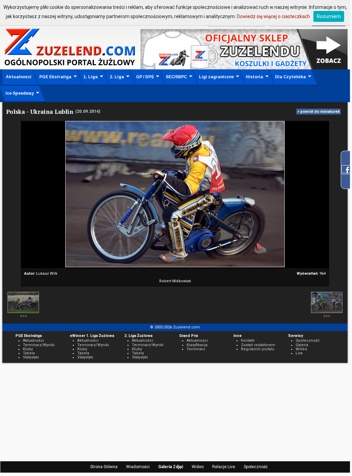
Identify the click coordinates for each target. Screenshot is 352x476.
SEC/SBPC (176, 76)
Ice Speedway (19, 93)
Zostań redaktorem (258, 345)
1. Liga (90, 76)
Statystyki (31, 357)
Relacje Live (223, 466)
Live (299, 353)
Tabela (29, 353)
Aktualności (18, 76)
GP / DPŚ (145, 76)
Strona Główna (104, 466)
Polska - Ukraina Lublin (39, 111)
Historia (254, 76)
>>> (326, 316)
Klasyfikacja (197, 345)
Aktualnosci (197, 340)
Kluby (28, 349)
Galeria (302, 345)
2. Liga (117, 76)
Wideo (198, 466)
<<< (23, 316)
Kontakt (247, 340)
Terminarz (196, 349)
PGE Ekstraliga (55, 76)
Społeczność (256, 466)
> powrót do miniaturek (318, 111)
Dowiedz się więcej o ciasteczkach (273, 16)
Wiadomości (138, 466)
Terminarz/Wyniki (39, 345)
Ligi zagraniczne (216, 76)
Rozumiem (329, 16)
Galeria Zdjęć (170, 466)
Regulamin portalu (257, 349)
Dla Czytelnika (290, 76)
